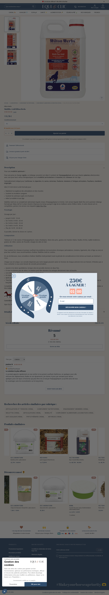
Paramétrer (13, 584)
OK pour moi (35, 584)
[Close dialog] (14, 276)
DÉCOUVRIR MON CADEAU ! (76, 307)
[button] (4, 591)
